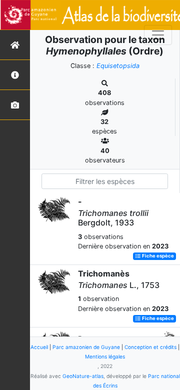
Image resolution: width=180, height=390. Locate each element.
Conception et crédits (150, 347)
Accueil (39, 347)
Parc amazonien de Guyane (86, 347)
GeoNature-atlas (83, 376)
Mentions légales (105, 357)
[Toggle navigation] (158, 35)
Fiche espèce (157, 256)
